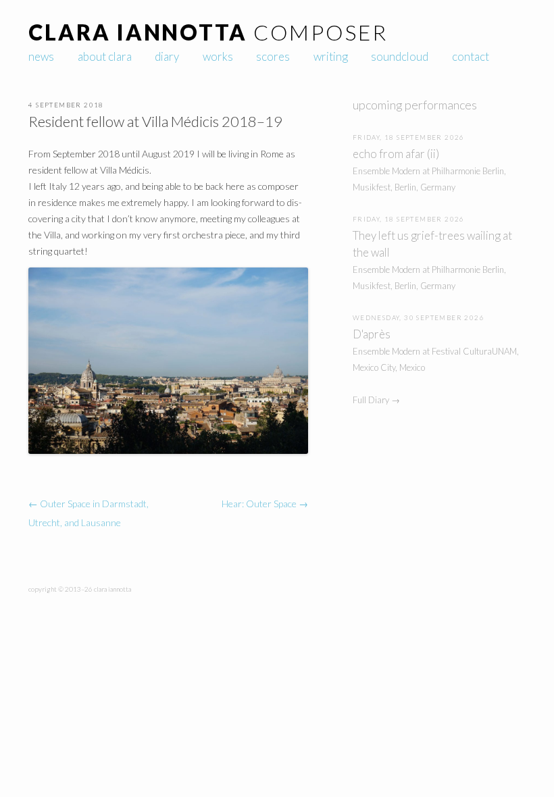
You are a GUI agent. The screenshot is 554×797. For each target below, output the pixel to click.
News (41, 56)
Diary (167, 56)
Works (218, 56)
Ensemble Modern (386, 170)
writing (330, 56)
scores (273, 56)
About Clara (105, 56)
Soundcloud (399, 56)
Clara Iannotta (137, 32)
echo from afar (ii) (396, 154)
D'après (372, 334)
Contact (470, 56)
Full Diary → (376, 399)
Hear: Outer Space (265, 503)
